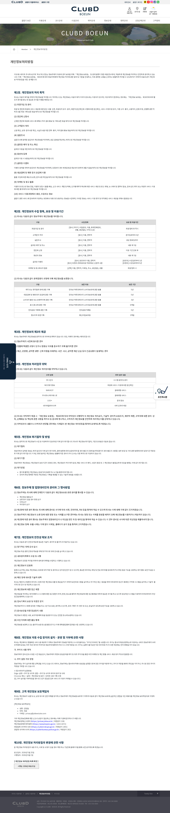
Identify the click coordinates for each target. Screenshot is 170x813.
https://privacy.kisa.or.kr (42, 721)
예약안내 (91, 20)
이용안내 (42, 20)
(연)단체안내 (140, 20)
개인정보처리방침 (44, 794)
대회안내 (127, 2)
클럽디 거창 (45, 2)
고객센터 (156, 20)
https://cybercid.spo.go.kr (43, 726)
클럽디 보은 (26, 20)
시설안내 (75, 20)
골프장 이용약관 (30, 794)
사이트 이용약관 (17, 794)
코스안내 (58, 20)
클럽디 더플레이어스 (32, 2)
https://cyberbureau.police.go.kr (44, 729)
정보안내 (107, 20)
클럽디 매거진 (137, 2)
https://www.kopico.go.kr (44, 724)
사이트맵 (56, 794)
